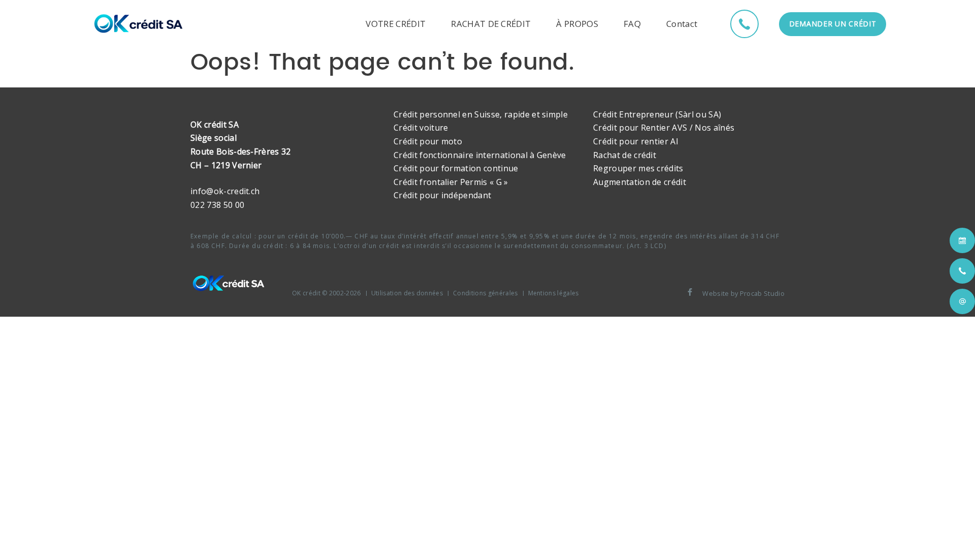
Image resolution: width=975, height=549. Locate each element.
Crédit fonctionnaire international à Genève (480, 155)
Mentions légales (553, 293)
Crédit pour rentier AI (635, 141)
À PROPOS (577, 23)
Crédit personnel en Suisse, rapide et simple (481, 114)
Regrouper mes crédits (638, 168)
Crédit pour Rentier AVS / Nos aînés (663, 127)
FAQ (632, 23)
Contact (681, 23)
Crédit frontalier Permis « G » (451, 182)
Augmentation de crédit (639, 182)
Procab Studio (762, 293)
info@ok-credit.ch (224, 191)
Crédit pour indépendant (442, 195)
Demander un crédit (832, 23)
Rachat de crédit (624, 155)
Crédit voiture (421, 127)
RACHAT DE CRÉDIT (491, 23)
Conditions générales (485, 293)
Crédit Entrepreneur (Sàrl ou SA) (657, 114)
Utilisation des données (407, 293)
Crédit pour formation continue (456, 168)
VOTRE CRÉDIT (396, 23)
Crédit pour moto (428, 141)
